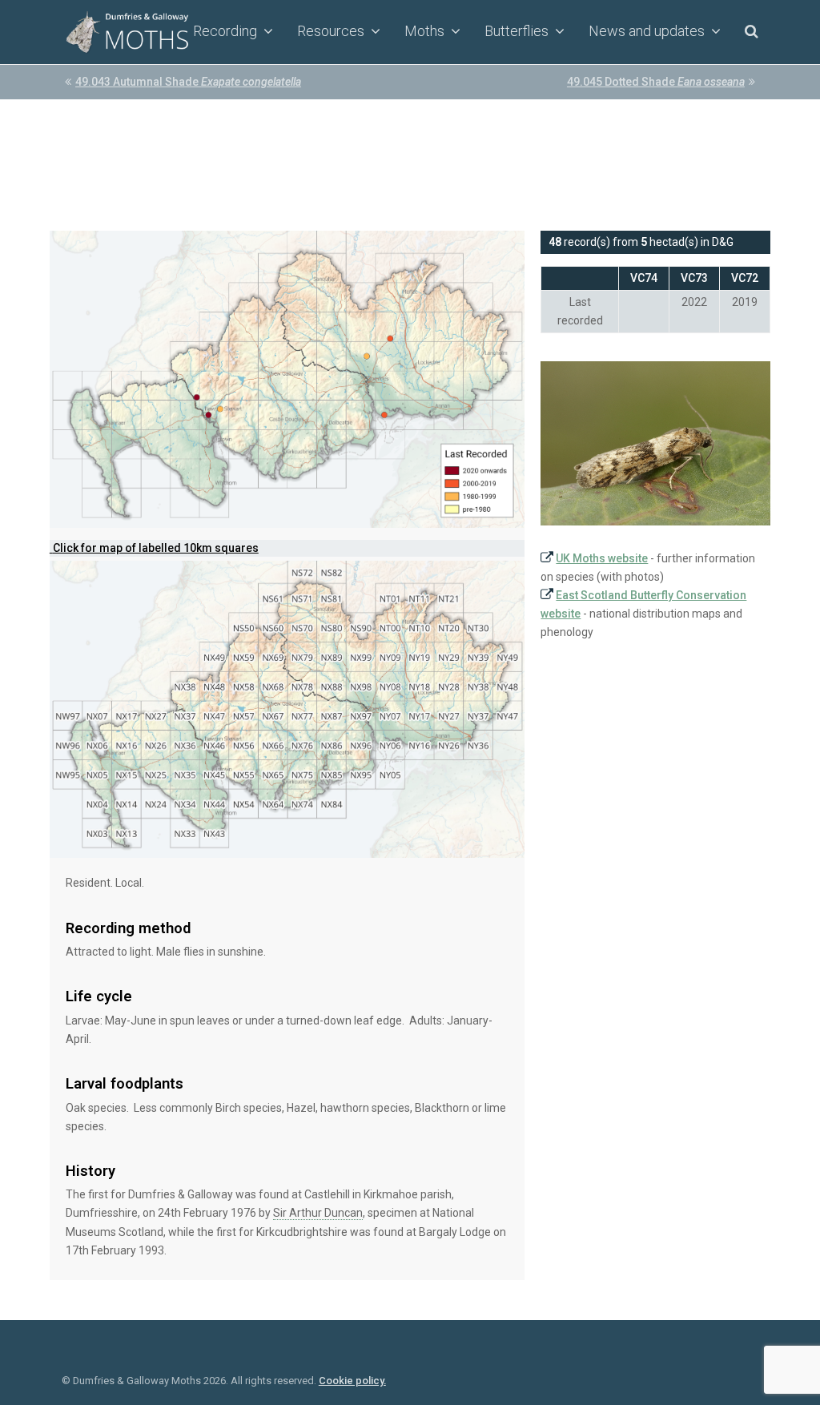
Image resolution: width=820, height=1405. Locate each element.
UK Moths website (602, 558)
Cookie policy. (352, 1381)
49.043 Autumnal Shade (188, 81)
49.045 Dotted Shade (656, 81)
